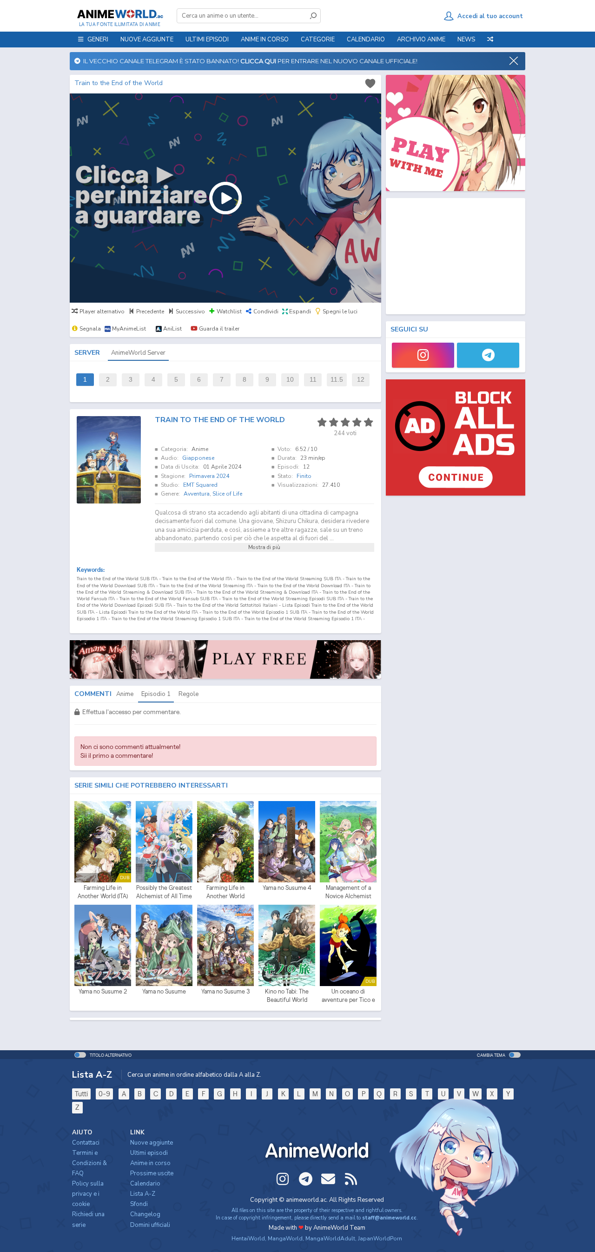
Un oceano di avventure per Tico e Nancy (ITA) (348, 996)
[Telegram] (488, 355)
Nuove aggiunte (146, 39)
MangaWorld (285, 1238)
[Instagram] (423, 355)
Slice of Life (227, 493)
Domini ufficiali (150, 1225)
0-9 (104, 1094)
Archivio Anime (421, 39)
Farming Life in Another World (225, 892)
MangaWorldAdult (330, 1238)
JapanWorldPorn (380, 1238)
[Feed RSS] (351, 1179)
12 (360, 379)
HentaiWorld (248, 1238)
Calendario (366, 39)
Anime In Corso (265, 39)
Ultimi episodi (207, 39)
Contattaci (85, 1143)
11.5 (337, 379)
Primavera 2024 (209, 476)
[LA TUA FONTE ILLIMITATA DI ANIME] (119, 14)
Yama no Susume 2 (103, 991)
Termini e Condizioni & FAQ (89, 1163)
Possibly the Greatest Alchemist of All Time (164, 892)
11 (313, 379)
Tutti (81, 1094)
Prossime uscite (151, 1173)
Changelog (145, 1214)
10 (290, 379)
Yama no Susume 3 (225, 991)
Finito (304, 476)
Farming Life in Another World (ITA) (103, 892)
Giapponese (198, 458)
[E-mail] (328, 1179)
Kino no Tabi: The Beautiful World (287, 995)
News (466, 39)
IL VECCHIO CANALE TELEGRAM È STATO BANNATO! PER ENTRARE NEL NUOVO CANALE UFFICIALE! (248, 61)
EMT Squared (200, 485)
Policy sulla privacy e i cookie (88, 1193)
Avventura (197, 493)
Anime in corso (150, 1163)
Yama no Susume (164, 991)
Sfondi (139, 1204)
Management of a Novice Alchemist (348, 892)
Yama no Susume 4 (287, 887)
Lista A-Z (142, 1194)
